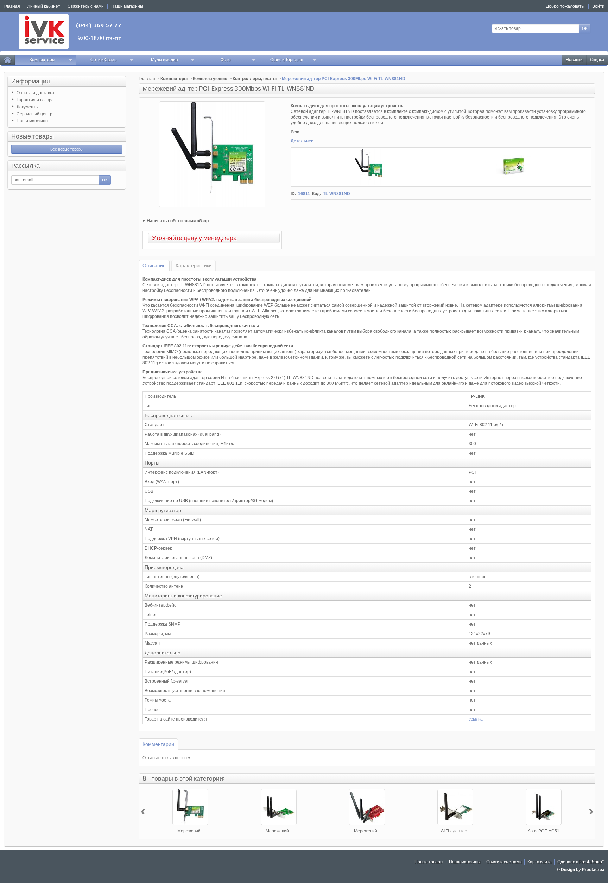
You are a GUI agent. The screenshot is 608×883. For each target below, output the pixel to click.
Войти (598, 6)
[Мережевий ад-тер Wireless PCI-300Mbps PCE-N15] (278, 807)
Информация (30, 81)
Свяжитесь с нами (504, 862)
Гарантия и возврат (36, 99)
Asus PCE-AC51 (543, 830)
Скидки (597, 60)
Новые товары (32, 136)
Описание (154, 265)
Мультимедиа (164, 60)
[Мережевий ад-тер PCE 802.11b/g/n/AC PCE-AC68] (367, 807)
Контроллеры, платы (255, 78)
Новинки (574, 60)
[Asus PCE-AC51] (543, 807)
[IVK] (70, 31)
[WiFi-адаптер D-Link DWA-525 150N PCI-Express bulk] (455, 807)
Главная (147, 78)
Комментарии (158, 744)
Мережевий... (190, 830)
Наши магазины (33, 121)
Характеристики (193, 265)
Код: (316, 193)
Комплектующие (210, 78)
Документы (28, 106)
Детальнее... (304, 141)
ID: (293, 193)
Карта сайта (539, 862)
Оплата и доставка (35, 92)
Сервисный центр (34, 113)
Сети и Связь (103, 60)
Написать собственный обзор (178, 220)
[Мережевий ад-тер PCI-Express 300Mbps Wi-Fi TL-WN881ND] (368, 167)
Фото (226, 60)
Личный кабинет (43, 6)
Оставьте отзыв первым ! (167, 757)
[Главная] (7, 60)
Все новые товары (66, 149)
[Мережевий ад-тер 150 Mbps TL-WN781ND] (190, 807)
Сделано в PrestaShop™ (580, 862)
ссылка (476, 719)
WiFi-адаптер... (455, 830)
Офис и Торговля (286, 60)
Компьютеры (42, 60)
